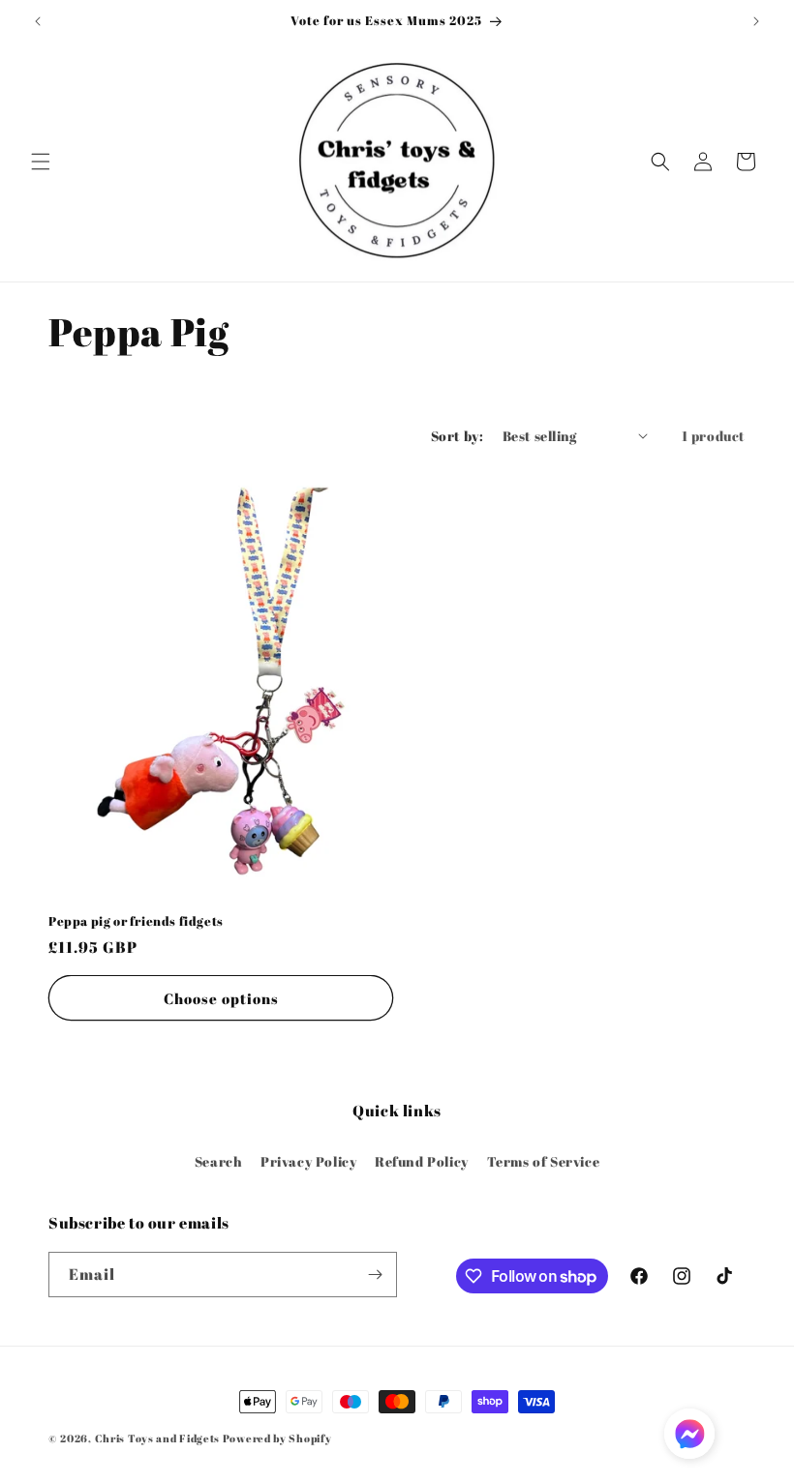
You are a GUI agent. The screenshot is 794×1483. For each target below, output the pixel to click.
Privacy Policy (308, 1161)
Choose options (221, 998)
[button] (40, 161)
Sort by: (457, 436)
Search (219, 1161)
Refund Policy (422, 1161)
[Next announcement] (756, 21)
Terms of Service (543, 1161)
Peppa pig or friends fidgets (136, 921)
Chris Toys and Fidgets (157, 1438)
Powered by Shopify (277, 1438)
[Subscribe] (374, 1274)
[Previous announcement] (37, 21)
